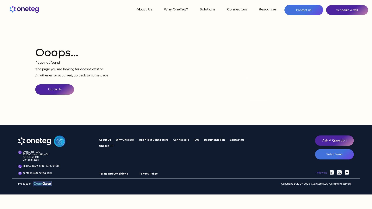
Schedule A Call (347, 10)
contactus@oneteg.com (37, 173)
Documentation (214, 139)
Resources (268, 9)
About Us (144, 9)
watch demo (334, 154)
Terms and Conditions (113, 173)
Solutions (207, 9)
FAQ (196, 139)
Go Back (54, 89)
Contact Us (304, 10)
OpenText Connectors (153, 139)
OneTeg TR (106, 145)
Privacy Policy (149, 173)
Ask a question (334, 140)
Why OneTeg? (176, 9)
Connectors (237, 9)
